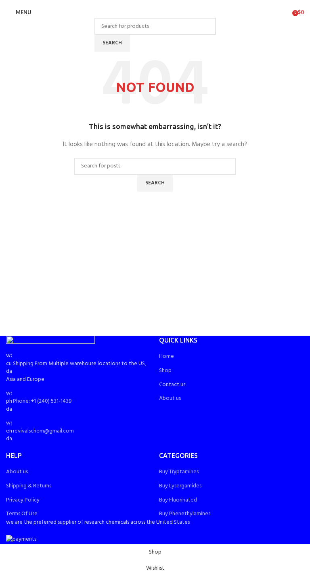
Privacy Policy (23, 500)
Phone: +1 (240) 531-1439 (42, 401)
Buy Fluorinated (178, 500)
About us (170, 398)
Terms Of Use (22, 513)
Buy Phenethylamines (184, 513)
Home (166, 356)
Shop (165, 370)
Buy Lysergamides (180, 486)
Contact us (172, 384)
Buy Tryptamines (179, 472)
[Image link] (50, 344)
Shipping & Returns (28, 486)
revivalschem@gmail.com (43, 431)
